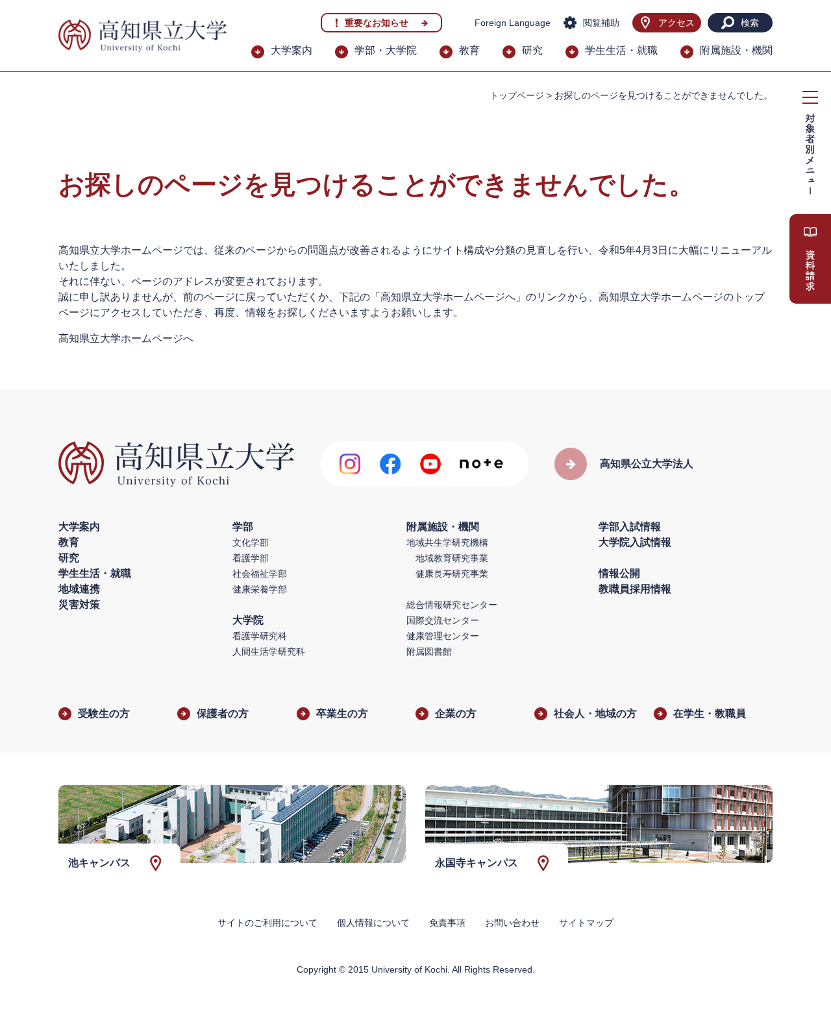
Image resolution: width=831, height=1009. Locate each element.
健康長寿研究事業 (452, 573)
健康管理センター (442, 636)
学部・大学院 (385, 50)
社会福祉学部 (259, 573)
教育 (469, 50)
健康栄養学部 (259, 589)
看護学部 (250, 558)
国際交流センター (442, 620)
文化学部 (250, 542)
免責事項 (447, 923)
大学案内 (291, 50)
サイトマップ (586, 923)
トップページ (517, 95)
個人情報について (373, 923)
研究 (532, 50)
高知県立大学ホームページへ (125, 338)
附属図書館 (429, 651)
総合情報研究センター (451, 605)
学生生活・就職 (621, 50)
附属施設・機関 (736, 50)
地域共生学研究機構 (447, 542)
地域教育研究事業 (452, 558)
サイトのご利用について (267, 923)
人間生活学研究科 (268, 651)
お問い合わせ (512, 923)
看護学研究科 (259, 636)
